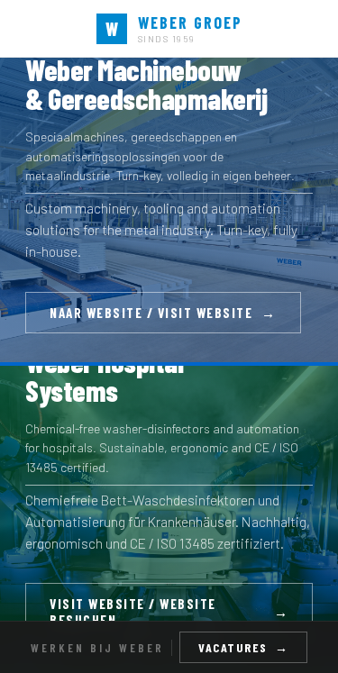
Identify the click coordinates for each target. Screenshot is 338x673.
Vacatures (243, 647)
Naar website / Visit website (163, 313)
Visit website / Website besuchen (169, 612)
